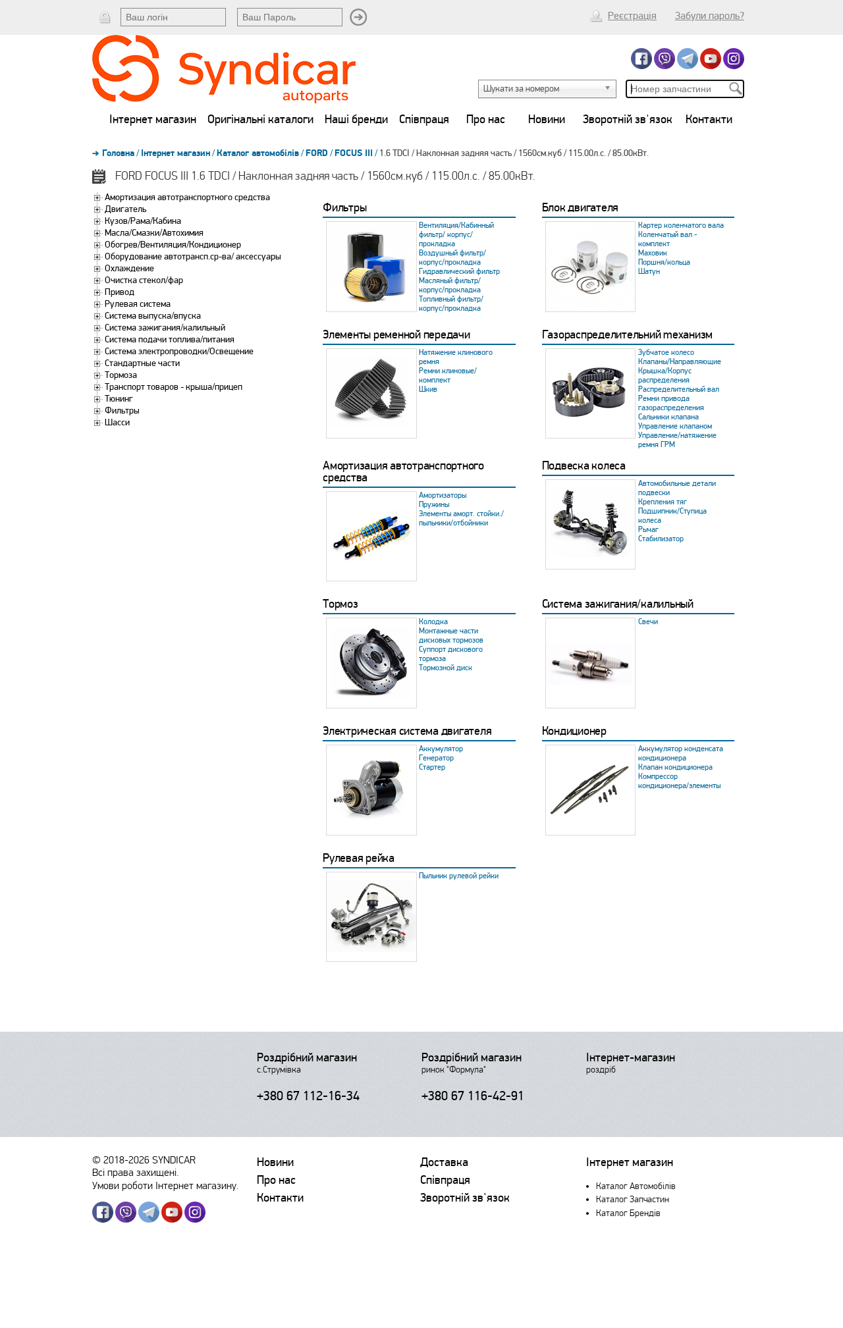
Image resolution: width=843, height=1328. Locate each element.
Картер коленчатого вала (681, 225)
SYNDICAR (174, 1160)
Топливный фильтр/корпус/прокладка (451, 303)
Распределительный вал (678, 389)
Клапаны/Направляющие (679, 362)
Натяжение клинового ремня (456, 357)
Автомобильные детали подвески (677, 488)
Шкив (428, 389)
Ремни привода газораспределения (671, 403)
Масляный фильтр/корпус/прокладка (450, 285)
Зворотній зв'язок (627, 119)
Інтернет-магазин (630, 1057)
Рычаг (648, 530)
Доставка (444, 1162)
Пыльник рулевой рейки (459, 876)
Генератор (436, 758)
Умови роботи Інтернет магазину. (165, 1185)
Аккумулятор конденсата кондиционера (680, 753)
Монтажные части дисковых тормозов (451, 635)
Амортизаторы (442, 495)
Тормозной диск (445, 668)
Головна (118, 153)
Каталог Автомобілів (636, 1186)
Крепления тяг (662, 502)
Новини (546, 119)
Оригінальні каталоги (260, 119)
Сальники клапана (668, 417)
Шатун (649, 272)
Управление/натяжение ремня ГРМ (677, 440)
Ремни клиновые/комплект (448, 375)
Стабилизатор (661, 539)
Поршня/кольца (664, 262)
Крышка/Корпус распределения (665, 375)
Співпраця (424, 119)
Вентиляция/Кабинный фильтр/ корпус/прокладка (456, 235)
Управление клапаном (675, 426)
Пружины (434, 505)
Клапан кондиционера (675, 767)
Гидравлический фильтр (459, 272)
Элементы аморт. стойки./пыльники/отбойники (461, 518)
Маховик (652, 253)
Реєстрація (632, 15)
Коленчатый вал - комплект (667, 239)
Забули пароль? (709, 15)
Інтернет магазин (152, 119)
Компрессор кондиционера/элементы (679, 781)
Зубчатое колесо (666, 353)
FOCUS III (354, 153)
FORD (317, 153)
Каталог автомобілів (258, 153)
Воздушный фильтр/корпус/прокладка (452, 257)
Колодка (433, 622)
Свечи (648, 622)
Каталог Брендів (628, 1213)
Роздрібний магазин (307, 1057)
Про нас (485, 119)
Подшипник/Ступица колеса (672, 515)
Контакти (709, 119)
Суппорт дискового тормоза (451, 654)
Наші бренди (356, 119)
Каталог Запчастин (632, 1199)
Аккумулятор (441, 749)
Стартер (432, 767)
